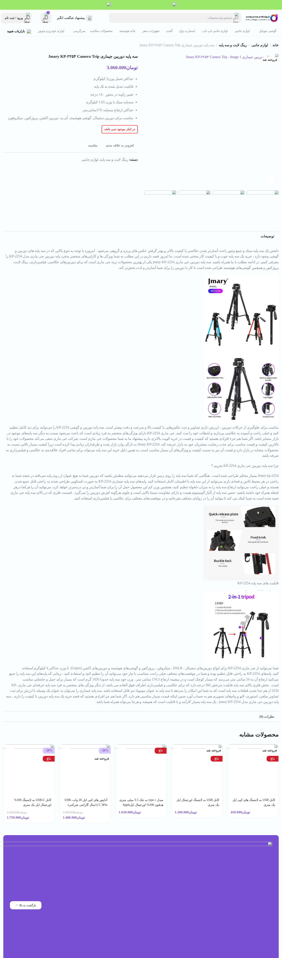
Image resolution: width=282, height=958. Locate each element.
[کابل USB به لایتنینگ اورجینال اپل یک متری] (197, 770)
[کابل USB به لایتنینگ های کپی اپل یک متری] (253, 770)
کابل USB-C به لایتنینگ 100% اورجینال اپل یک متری (32, 802)
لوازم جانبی (259, 45)
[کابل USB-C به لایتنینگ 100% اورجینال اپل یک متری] (29, 770)
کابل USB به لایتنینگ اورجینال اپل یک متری (197, 802)
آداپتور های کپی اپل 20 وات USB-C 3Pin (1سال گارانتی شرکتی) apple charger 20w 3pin (86, 804)
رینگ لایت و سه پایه (233, 45)
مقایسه (93, 145)
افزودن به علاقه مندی (120, 145)
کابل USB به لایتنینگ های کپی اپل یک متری (253, 802)
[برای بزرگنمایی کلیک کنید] (270, 180)
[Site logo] (262, 18)
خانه (276, 45)
